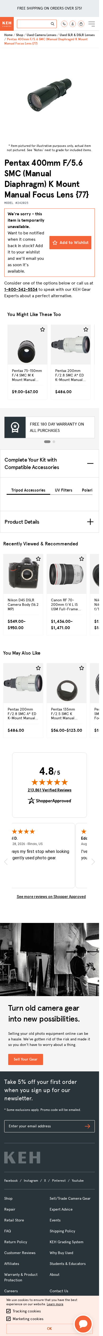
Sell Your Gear (26, 1059)
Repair (9, 1209)
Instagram (31, 1180)
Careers (11, 1291)
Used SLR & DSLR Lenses (77, 35)
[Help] (64, 24)
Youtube (78, 1180)
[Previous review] (6, 862)
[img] (49, 781)
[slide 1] (47, 441)
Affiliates (11, 1263)
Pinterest (59, 1180)
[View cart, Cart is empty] (81, 24)
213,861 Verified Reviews (50, 790)
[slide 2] (54, 441)
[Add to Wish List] (42, 329)
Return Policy (15, 1242)
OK (49, 1328)
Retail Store (14, 1220)
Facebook (11, 1180)
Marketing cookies (28, 1319)
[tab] (28, 489)
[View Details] (27, 353)
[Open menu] (91, 24)
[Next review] (93, 862)
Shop (19, 35)
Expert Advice (61, 1209)
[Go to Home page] (7, 24)
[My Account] (72, 24)
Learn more (55, 1304)
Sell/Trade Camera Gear (70, 1198)
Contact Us (59, 1291)
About (54, 1274)
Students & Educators (68, 1263)
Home (8, 35)
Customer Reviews (19, 1253)
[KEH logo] (22, 1157)
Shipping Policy (62, 1231)
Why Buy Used (61, 1253)
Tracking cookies (27, 1311)
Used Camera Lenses (41, 35)
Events (55, 1220)
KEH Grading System (66, 1242)
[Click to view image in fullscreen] (49, 95)
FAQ (7, 1231)
